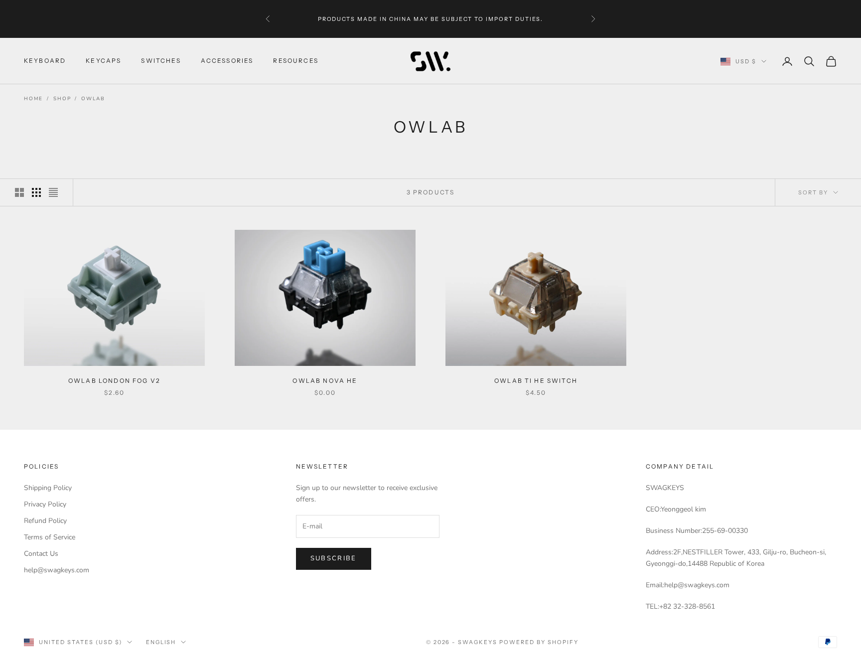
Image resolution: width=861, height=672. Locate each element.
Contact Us (41, 553)
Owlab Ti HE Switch (535, 380)
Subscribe (333, 558)
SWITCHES (160, 61)
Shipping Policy (48, 488)
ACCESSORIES (227, 61)
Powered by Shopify (538, 642)
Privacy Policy (45, 504)
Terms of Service (49, 537)
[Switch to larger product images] (19, 192)
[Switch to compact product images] (53, 192)
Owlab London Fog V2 (114, 380)
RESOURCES (295, 61)
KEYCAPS (103, 61)
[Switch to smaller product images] (36, 192)
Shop (62, 98)
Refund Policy (45, 520)
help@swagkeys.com (56, 570)
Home (33, 98)
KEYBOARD (45, 61)
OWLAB (93, 98)
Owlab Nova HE (324, 380)
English (161, 642)
